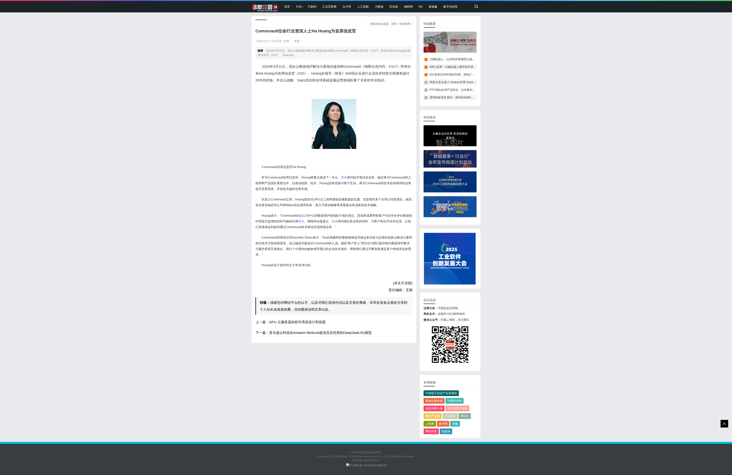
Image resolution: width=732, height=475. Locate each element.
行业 (299, 6)
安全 (344, 177)
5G (421, 6)
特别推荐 (405, 23)
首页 (287, 6)
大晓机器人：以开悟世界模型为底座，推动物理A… (461, 59)
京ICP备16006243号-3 (366, 460)
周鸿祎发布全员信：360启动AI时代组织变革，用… (461, 97)
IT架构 (312, 6)
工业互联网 (329, 6)
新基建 (433, 6)
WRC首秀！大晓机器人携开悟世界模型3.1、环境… (461, 66)
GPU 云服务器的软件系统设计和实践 (297, 322)
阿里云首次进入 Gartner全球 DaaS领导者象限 (458, 82)
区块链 (393, 6)
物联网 (408, 6)
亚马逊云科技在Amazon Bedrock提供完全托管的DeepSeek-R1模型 (320, 333)
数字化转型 (450, 6)
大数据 (379, 6)
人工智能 (363, 6)
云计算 (347, 6)
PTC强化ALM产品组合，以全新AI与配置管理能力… (462, 89)
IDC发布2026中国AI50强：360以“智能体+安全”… (460, 74)
